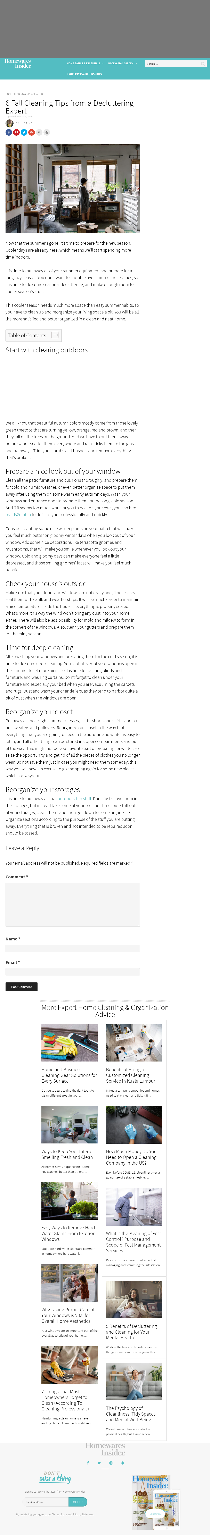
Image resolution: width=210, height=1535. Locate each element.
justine (26, 123)
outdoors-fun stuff (74, 798)
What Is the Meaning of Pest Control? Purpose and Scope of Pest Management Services (133, 1242)
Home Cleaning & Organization (24, 94)
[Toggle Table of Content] (52, 335)
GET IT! (78, 1502)
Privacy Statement (83, 1514)
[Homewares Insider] (105, 1449)
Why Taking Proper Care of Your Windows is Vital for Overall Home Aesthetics (67, 1315)
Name (13, 939)
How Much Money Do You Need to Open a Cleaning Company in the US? (131, 1157)
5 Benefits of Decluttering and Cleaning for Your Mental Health (131, 1332)
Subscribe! (155, 1514)
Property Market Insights (84, 74)
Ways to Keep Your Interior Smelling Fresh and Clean (67, 1154)
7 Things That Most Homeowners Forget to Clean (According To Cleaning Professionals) (65, 1400)
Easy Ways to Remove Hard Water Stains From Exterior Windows (68, 1233)
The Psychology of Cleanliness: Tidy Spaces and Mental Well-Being (131, 1414)
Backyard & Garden (121, 63)
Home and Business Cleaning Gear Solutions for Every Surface (69, 1075)
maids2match (18, 514)
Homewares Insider (18, 64)
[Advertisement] (105, 29)
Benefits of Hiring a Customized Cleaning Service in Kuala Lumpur (130, 1075)
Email (13, 962)
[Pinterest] (122, 1463)
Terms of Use (59, 1514)
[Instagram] (111, 1463)
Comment (17, 877)
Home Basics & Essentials (83, 63)
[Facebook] (88, 1463)
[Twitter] (99, 1463)
